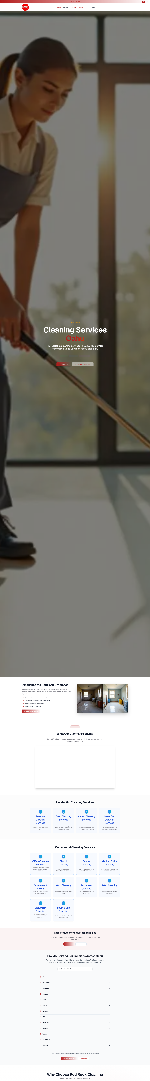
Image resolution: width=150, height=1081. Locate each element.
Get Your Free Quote (69, 1058)
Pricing (74, 7)
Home (59, 7)
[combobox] (94, 7)
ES (147, 1)
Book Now (65, 364)
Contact (81, 7)
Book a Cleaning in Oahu (31, 711)
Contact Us (81, 944)
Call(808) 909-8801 (84, 364)
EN (143, 1)
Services (65, 7)
